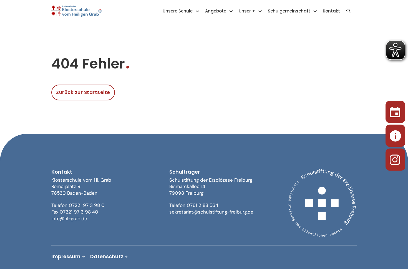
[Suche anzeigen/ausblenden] (348, 11)
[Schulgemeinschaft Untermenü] (315, 11)
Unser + (247, 11)
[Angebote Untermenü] (231, 11)
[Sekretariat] (395, 134)
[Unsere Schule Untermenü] (197, 11)
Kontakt (331, 11)
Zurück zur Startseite (83, 92)
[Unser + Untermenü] (260, 11)
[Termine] (395, 111)
